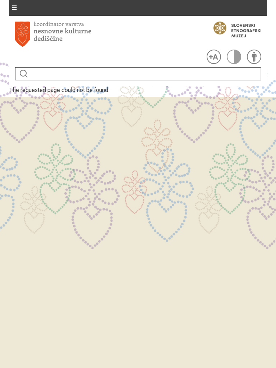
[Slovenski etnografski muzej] (234, 29)
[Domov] (109, 34)
